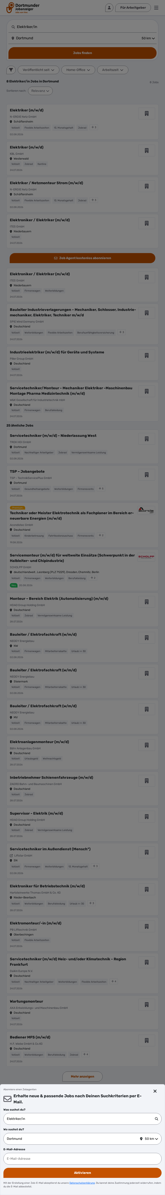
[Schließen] (155, 1091)
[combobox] (81, 1118)
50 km (149, 1139)
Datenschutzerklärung (82, 1183)
